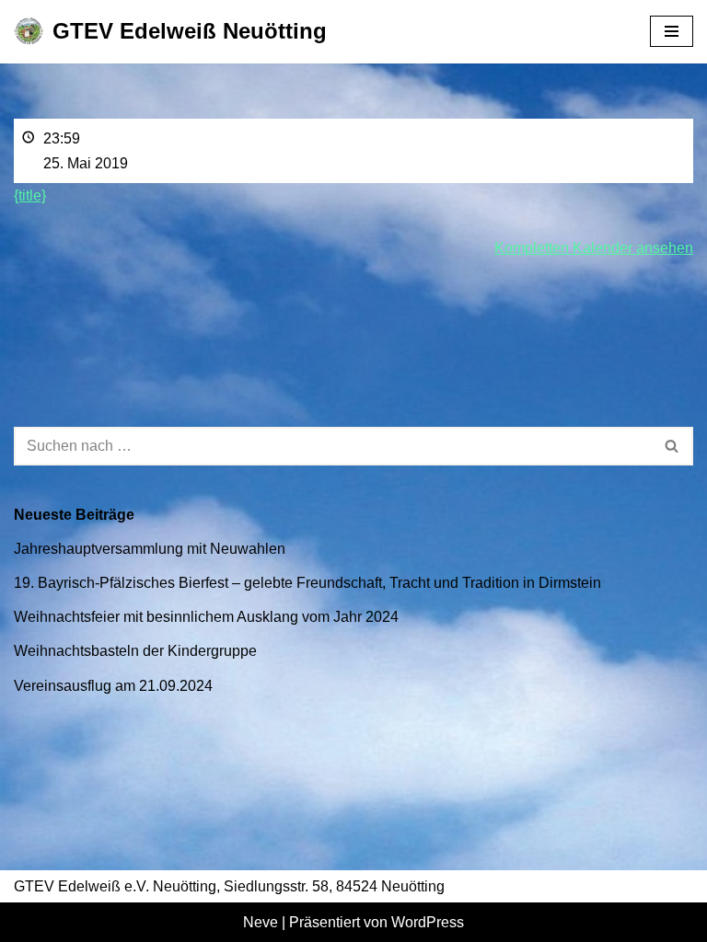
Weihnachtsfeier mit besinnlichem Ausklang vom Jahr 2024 (206, 617)
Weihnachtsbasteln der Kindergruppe (135, 651)
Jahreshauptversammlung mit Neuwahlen (149, 549)
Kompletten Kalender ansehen (593, 248)
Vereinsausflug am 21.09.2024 (113, 686)
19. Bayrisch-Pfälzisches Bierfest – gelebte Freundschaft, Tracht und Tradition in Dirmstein (307, 583)
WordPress (427, 922)
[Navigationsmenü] (671, 31)
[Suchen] (672, 446)
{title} (30, 195)
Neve (260, 922)
